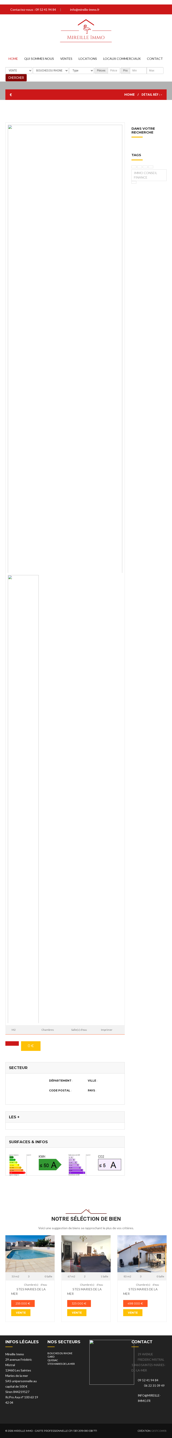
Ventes (66, 58)
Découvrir (30, 1253)
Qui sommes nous (39, 58)
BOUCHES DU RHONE (59, 1353)
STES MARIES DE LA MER (61, 1363)
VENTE (21, 1312)
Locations (88, 58)
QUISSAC (52, 1360)
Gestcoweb (159, 1430)
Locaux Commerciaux (122, 58)
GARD (50, 1356)
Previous (117, 353)
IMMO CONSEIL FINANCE (145, 175)
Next (12, 353)
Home (13, 58)
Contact (155, 58)
